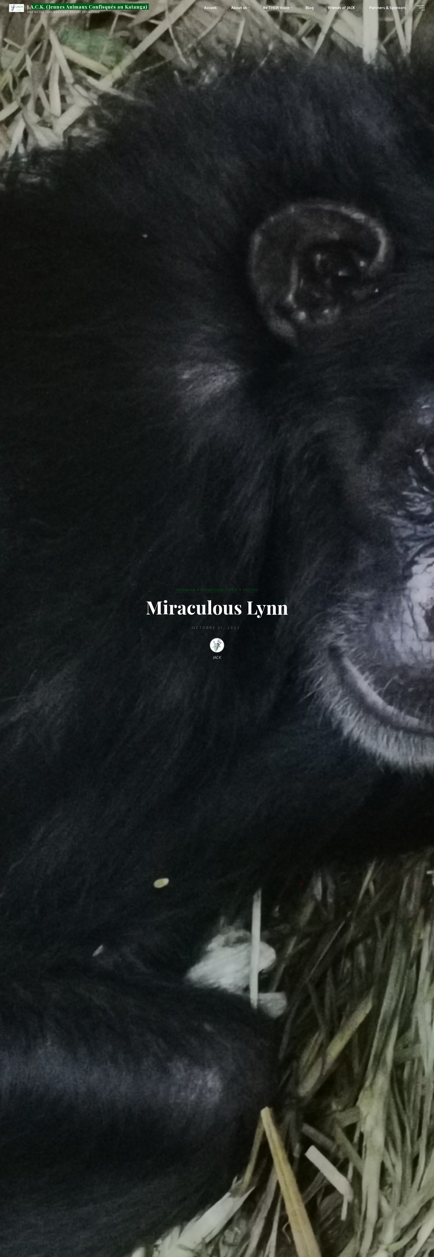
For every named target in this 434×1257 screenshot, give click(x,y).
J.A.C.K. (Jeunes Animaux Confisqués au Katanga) (87, 6)
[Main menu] (421, 8)
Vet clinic (250, 589)
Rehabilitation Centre (219, 589)
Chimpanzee (184, 589)
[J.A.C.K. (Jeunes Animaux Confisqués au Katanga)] (16, 7)
